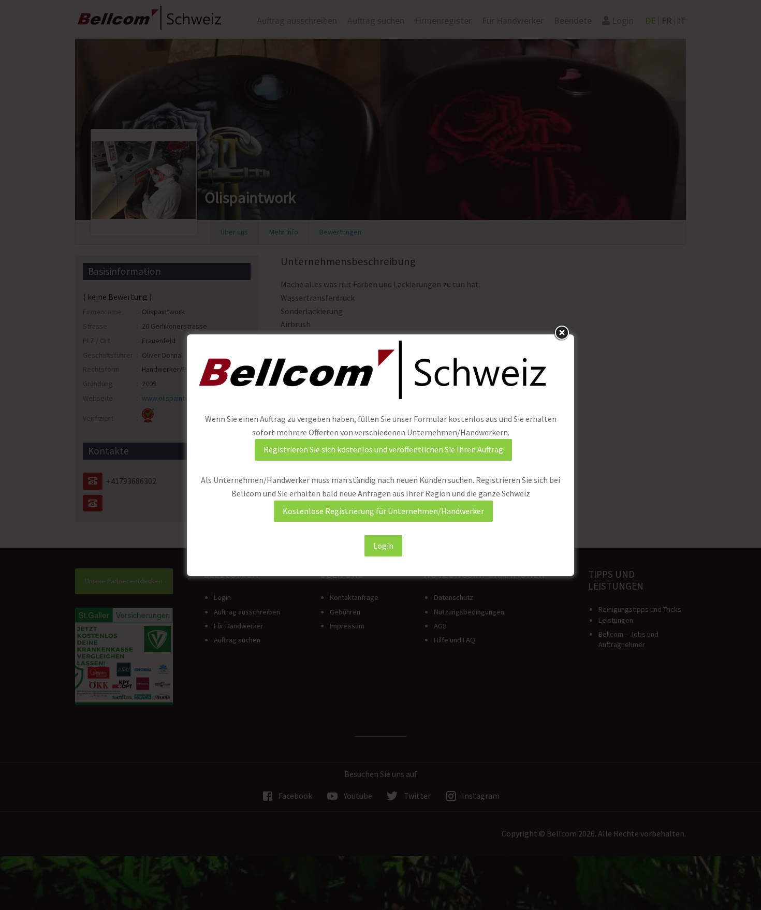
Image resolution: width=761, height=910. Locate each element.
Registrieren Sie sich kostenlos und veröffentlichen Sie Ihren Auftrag (383, 449)
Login (383, 545)
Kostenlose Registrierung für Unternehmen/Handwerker (383, 511)
